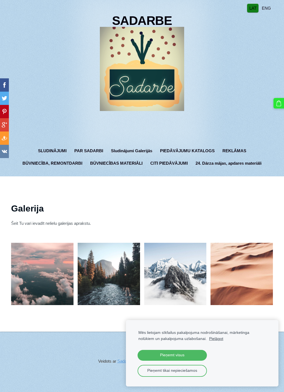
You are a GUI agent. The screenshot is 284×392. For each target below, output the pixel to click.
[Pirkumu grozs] (278, 103)
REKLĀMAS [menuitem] (234, 150)
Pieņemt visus (172, 355)
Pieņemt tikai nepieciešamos (172, 370)
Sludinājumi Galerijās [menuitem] (131, 150)
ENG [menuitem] (266, 8)
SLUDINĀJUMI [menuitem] (52, 150)
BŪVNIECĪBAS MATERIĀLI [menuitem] (116, 163)
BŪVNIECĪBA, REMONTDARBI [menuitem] (52, 163)
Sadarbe (125, 361)
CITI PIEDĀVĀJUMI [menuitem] (169, 163)
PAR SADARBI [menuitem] (88, 150)
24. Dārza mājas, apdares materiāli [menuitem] (229, 163)
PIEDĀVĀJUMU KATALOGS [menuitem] (187, 150)
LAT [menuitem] (253, 8)
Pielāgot (216, 339)
